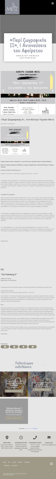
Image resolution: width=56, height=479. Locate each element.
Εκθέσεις (20, 462)
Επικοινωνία (14, 465)
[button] (3, 91)
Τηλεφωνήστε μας (35, 442)
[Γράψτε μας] (49, 437)
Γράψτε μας (49, 443)
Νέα (9, 462)
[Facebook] (52, 474)
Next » (36, 428)
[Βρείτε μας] (7, 437)
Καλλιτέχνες (7, 465)
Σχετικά (14, 462)
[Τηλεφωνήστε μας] (35, 437)
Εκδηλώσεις (27, 462)
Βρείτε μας (7, 442)
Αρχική (4, 462)
